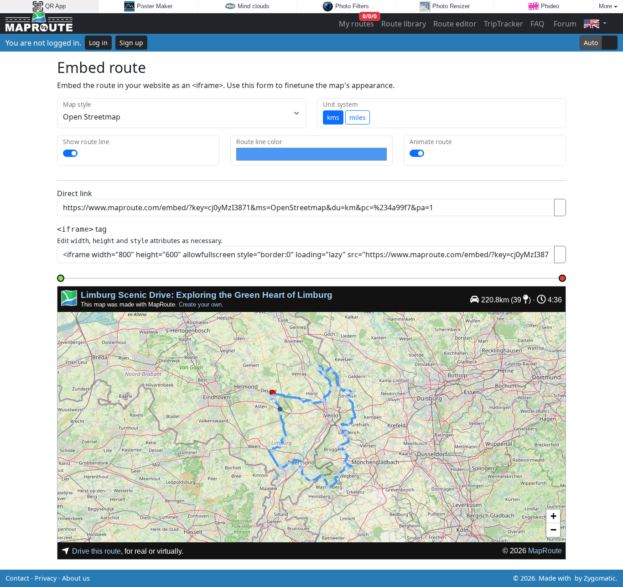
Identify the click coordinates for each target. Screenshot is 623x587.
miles (357, 117)
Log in (98, 42)
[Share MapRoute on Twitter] (297, 578)
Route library (403, 24)
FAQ (537, 24)
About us (76, 578)
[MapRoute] (39, 23)
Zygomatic (600, 578)
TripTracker (503, 24)
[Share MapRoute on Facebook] (311, 578)
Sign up (131, 42)
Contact (17, 578)
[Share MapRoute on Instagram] (326, 578)
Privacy (46, 578)
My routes (357, 22)
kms (333, 117)
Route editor (455, 24)
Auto (591, 42)
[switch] (70, 153)
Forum (564, 24)
